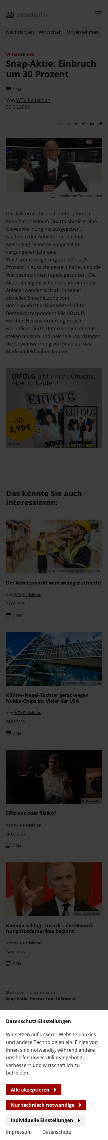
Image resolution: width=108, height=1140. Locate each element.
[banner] (54, 570)
